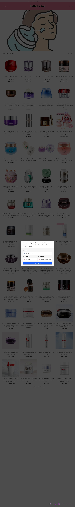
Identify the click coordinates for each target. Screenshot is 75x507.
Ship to (26, 250)
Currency (42, 256)
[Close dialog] (52, 242)
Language (27, 256)
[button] (61, 504)
